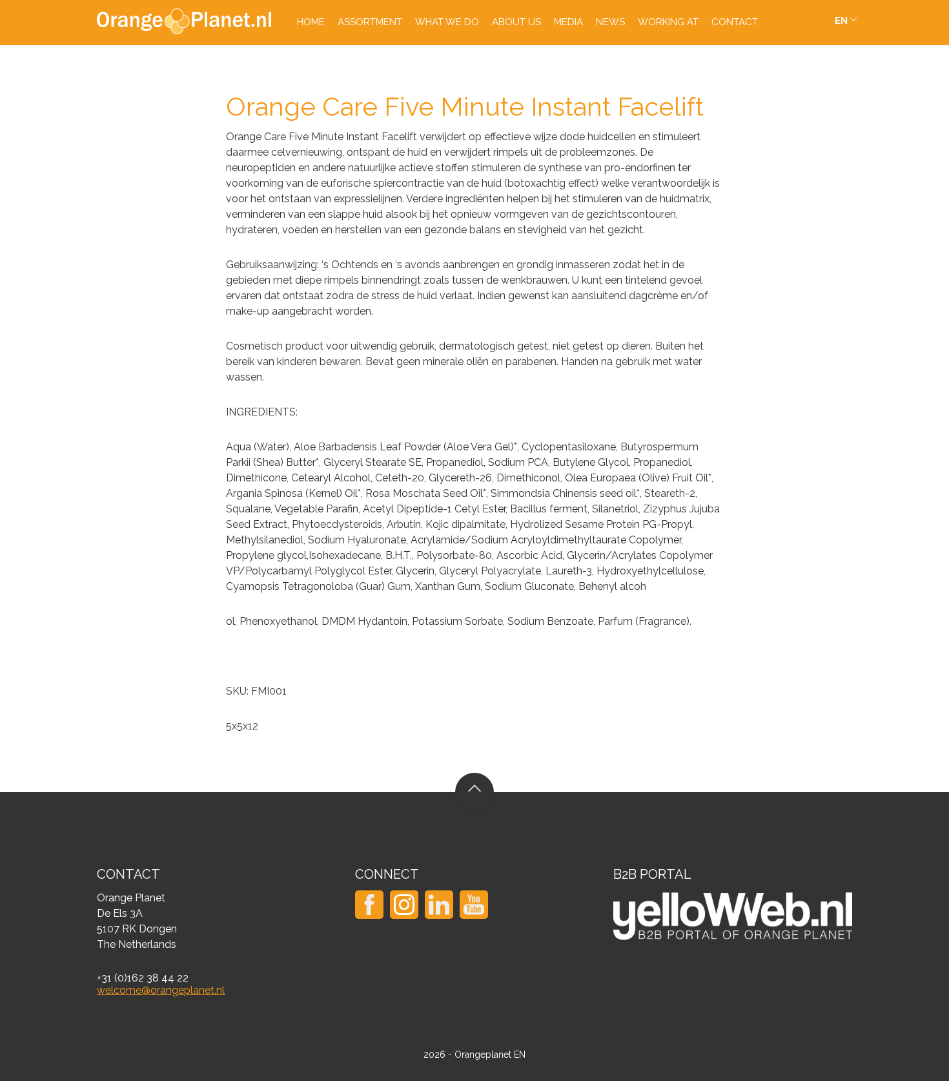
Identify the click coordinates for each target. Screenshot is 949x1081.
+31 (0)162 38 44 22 (143, 978)
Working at (668, 22)
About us (516, 22)
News (610, 22)
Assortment (370, 22)
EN (841, 20)
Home (311, 22)
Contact (734, 22)
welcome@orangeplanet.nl (161, 990)
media (568, 22)
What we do (447, 22)
